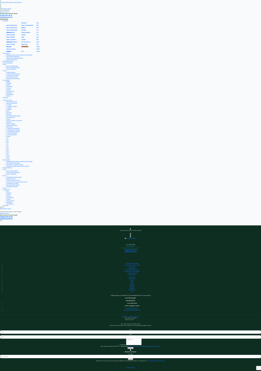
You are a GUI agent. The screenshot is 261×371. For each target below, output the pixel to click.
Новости (8, 88)
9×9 (37, 44)
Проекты (5, 21)
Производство (10, 91)
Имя (130, 329)
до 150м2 (8, 104)
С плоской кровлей (11, 133)
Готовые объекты (8, 62)
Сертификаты (10, 94)
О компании (6, 80)
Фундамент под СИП (11, 77)
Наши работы (10, 197)
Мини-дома (9, 126)
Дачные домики (25, 32)
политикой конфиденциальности (156, 360)
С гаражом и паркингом (12, 128)
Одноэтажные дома (11, 25)
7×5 (37, 30)
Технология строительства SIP (14, 58)
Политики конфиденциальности (137, 346)
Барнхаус (8, 46)
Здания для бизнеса (11, 41)
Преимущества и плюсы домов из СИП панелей (19, 55)
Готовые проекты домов (132, 263)
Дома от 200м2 (10, 37)
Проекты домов (7, 100)
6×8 (37, 25)
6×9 (37, 27)
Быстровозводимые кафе (13, 115)
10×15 (38, 49)
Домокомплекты (10, 72)
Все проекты (24, 46)
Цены (4, 64)
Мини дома (24, 44)
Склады (23, 39)
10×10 (38, 46)
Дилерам (8, 83)
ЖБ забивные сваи (8, 61)
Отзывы (8, 89)
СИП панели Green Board (13, 56)
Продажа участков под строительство (16, 182)
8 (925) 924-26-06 (6, 17)
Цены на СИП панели (12, 66)
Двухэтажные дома (11, 27)
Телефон (130, 354)
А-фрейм (8, 51)
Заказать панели (130, 367)
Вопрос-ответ (132, 274)
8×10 (37, 41)
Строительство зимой (12, 75)
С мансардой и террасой (13, 130)
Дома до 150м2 (10, 32)
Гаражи (23, 34)
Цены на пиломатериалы (13, 67)
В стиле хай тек (25, 41)
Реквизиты (9, 92)
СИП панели (6, 53)
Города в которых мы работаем (130, 316)
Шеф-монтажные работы (13, 78)
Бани (22, 27)
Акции (8, 81)
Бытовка (23, 30)
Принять (130, 327)
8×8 (37, 37)
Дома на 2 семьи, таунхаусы (14, 120)
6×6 (37, 22)
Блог (7, 191)
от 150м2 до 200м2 (11, 106)
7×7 (37, 32)
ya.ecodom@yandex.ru (132, 308)
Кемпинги (24, 22)
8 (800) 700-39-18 (6, 15)
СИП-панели (6, 159)
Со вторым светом (11, 134)
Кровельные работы (11, 59)
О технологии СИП (132, 273)
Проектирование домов (132, 269)
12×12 (38, 51)
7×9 (37, 34)
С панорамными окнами (12, 131)
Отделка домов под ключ (13, 73)
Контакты (5, 97)
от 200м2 (8, 108)
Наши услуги (132, 278)
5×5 (22, 51)
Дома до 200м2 (10, 34)
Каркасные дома (10, 178)
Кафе (22, 37)
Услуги (5, 70)
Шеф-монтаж (132, 268)
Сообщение (123, 344)
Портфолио (9, 86)
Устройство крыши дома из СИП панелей (17, 166)
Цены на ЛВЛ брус (11, 69)
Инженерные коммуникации (14, 177)
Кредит (8, 84)
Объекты (8, 95)
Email (130, 334)
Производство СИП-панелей (132, 271)
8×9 (37, 39)
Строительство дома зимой (132, 265)
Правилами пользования (153, 346)
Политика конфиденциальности (132, 310)
